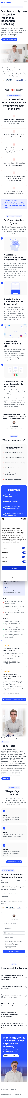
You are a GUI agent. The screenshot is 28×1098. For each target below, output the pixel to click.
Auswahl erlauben (14, 573)
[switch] (24, 552)
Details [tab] (14, 523)
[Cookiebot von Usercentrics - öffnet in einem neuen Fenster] (20, 519)
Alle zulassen (14, 568)
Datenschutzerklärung (10, 946)
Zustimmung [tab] (5, 523)
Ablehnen (14, 577)
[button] (25, 2)
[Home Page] (6, 2)
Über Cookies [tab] (22, 523)
